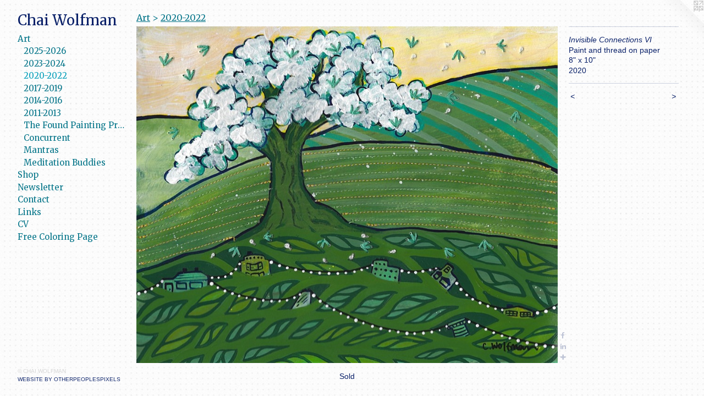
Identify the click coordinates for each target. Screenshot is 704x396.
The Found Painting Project (76, 125)
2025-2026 (45, 51)
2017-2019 (43, 88)
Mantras (41, 150)
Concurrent (47, 138)
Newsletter (40, 187)
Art (24, 39)
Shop (28, 174)
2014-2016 (43, 100)
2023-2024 (44, 63)
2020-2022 (45, 75)
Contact (34, 199)
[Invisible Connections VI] (347, 194)
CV (23, 224)
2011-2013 (42, 113)
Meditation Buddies (65, 162)
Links (29, 212)
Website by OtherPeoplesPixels (69, 379)
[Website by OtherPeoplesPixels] (682, 22)
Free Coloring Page (58, 237)
